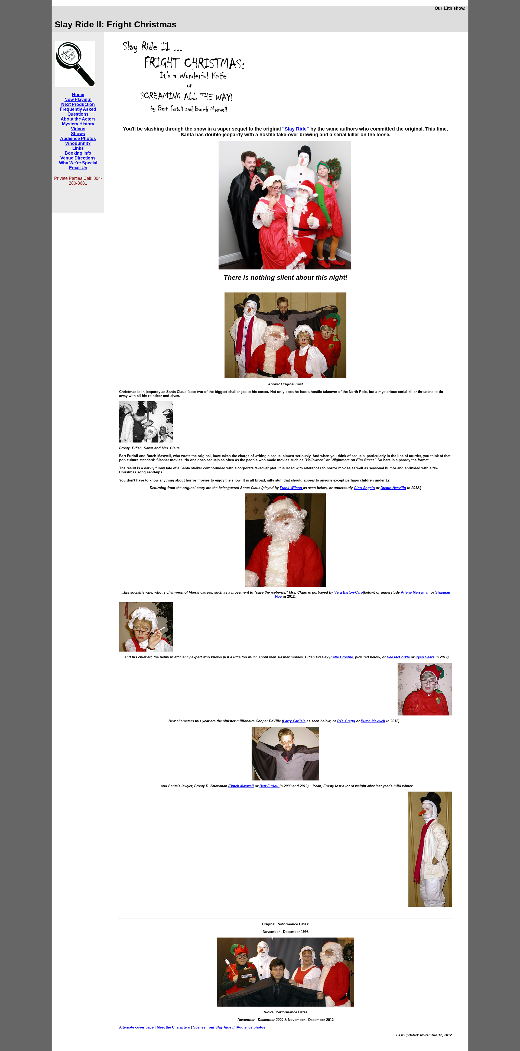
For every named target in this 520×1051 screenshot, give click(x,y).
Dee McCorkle (398, 657)
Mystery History (78, 124)
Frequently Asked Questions (78, 111)
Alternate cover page (136, 1027)
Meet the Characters (173, 1027)
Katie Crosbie (341, 657)
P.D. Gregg (346, 721)
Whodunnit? (78, 143)
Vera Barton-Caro (348, 592)
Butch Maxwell (373, 721)
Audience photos (251, 1027)
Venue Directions (78, 158)
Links (78, 148)
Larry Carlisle (294, 721)
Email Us (78, 167)
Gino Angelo (364, 488)
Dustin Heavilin (393, 488)
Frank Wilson (291, 488)
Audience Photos (78, 138)
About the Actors (78, 119)
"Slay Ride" (295, 129)
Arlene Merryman (415, 592)
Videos (78, 128)
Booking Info (78, 153)
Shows (78, 133)
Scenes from (214, 1027)
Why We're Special (78, 163)
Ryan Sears (424, 657)
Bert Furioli (269, 786)
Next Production (78, 104)
